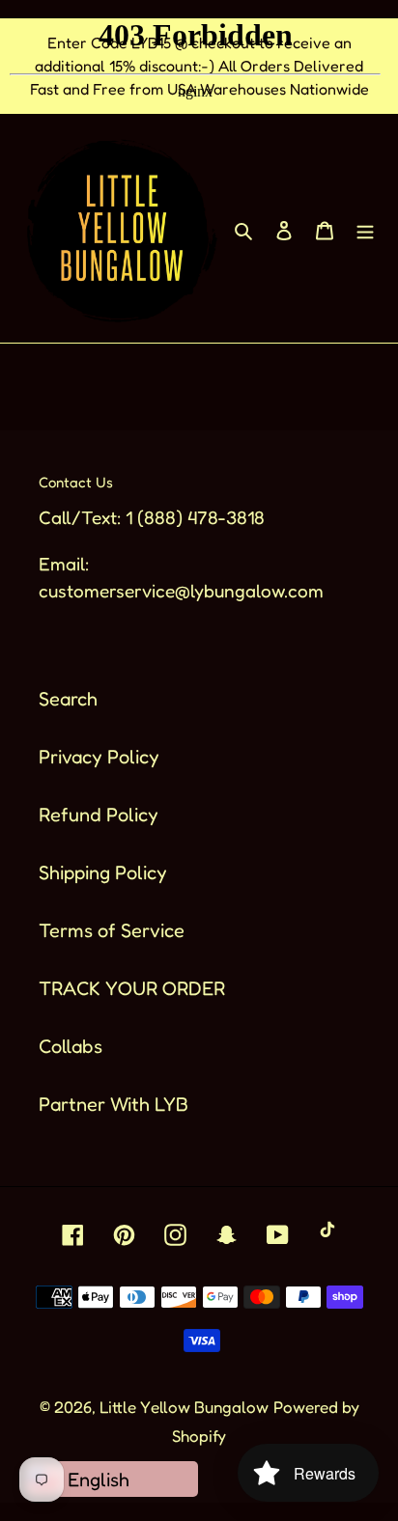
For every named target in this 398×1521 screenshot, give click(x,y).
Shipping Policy (103, 872)
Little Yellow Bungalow (184, 1407)
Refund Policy (98, 814)
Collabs (70, 1046)
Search (68, 698)
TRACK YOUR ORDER (132, 988)
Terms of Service (112, 930)
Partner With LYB (113, 1104)
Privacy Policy (99, 756)
